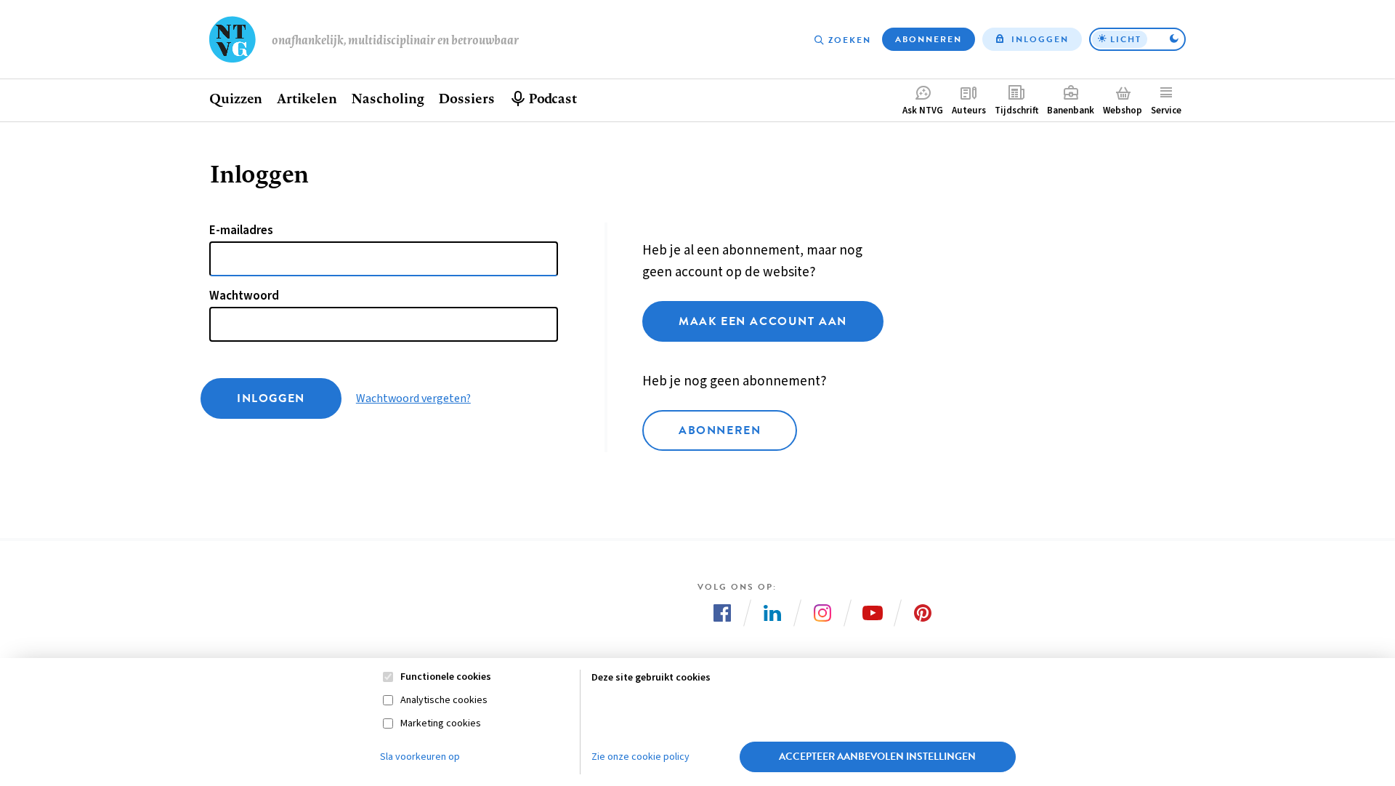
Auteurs (969, 110)
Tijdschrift (1016, 110)
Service (1166, 110)
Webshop (1122, 110)
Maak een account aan (763, 321)
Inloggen (1040, 39)
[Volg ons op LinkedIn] (772, 613)
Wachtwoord (244, 296)
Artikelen (306, 98)
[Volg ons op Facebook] (722, 613)
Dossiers (466, 98)
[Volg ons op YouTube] (872, 613)
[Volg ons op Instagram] (822, 613)
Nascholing (387, 98)
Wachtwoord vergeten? (413, 398)
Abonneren (928, 39)
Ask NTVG (922, 110)
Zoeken (849, 40)
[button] (1137, 39)
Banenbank (1070, 110)
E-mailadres (241, 230)
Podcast (552, 98)
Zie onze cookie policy (640, 757)
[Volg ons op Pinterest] (922, 613)
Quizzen (235, 98)
